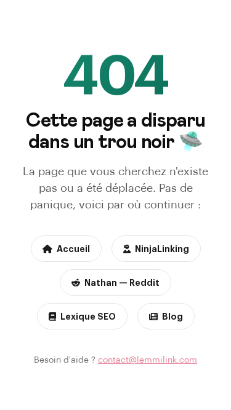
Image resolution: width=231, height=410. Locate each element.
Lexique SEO (88, 316)
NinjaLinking (162, 248)
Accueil (73, 248)
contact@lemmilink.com (147, 359)
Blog (172, 316)
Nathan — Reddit (122, 282)
